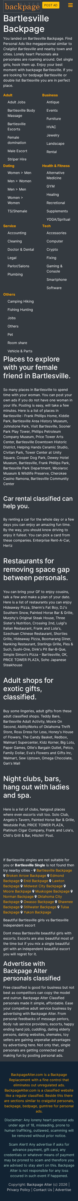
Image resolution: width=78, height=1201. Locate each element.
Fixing (51, 258)
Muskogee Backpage (52, 891)
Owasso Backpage (39, 901)
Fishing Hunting (20, 309)
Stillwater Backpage (40, 907)
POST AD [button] (50, 5)
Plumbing (15, 274)
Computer (55, 241)
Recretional (56, 203)
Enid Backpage (36, 881)
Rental (52, 152)
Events (52, 110)
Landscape (55, 143)
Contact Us (42, 1189)
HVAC (51, 127)
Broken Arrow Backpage (26, 875)
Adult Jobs (16, 102)
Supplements (57, 211)
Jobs (12, 318)
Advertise (63, 1189)
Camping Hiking (21, 301)
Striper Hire (17, 159)
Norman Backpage (18, 896)
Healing (53, 194)
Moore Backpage (17, 891)
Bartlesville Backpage (54, 870)
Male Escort (17, 151)
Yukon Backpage (37, 912)
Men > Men (17, 189)
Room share (17, 343)
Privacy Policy (18, 1189)
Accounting (17, 233)
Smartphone (57, 279)
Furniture (54, 118)
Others (13, 326)
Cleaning (15, 241)
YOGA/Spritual (58, 219)
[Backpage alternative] (22, 6)
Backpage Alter (39, 1184)
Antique (53, 102)
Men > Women (19, 181)
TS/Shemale (17, 211)
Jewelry (53, 135)
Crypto (52, 249)
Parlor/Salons (18, 266)
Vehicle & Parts (20, 351)
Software (54, 288)
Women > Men (19, 172)
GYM (51, 186)
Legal (12, 258)
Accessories (56, 233)
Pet (10, 334)
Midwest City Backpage (43, 886)
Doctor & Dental (21, 249)
